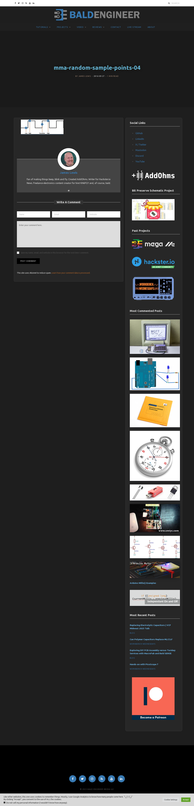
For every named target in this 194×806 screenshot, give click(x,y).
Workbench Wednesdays (142, 644)
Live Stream (134, 27)
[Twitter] (82, 778)
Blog (132, 633)
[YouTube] (111, 778)
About (151, 27)
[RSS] (101, 778)
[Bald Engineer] (97, 15)
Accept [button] (186, 800)
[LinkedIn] (121, 778)
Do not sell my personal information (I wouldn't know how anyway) (36, 802)
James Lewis (85, 76)
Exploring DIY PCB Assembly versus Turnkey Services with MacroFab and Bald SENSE (152, 652)
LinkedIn (139, 139)
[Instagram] (92, 778)
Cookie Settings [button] (170, 800)
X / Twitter (140, 144)
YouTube (140, 161)
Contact (116, 27)
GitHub (139, 133)
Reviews (97, 27)
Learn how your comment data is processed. (71, 273)
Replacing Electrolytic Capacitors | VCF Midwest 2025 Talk (150, 627)
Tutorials (42, 27)
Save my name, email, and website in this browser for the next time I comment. (55, 253)
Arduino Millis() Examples (143, 583)
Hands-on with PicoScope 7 (144, 664)
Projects (62, 27)
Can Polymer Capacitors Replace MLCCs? (151, 639)
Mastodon (140, 150)
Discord (139, 156)
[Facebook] (72, 778)
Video (80, 27)
